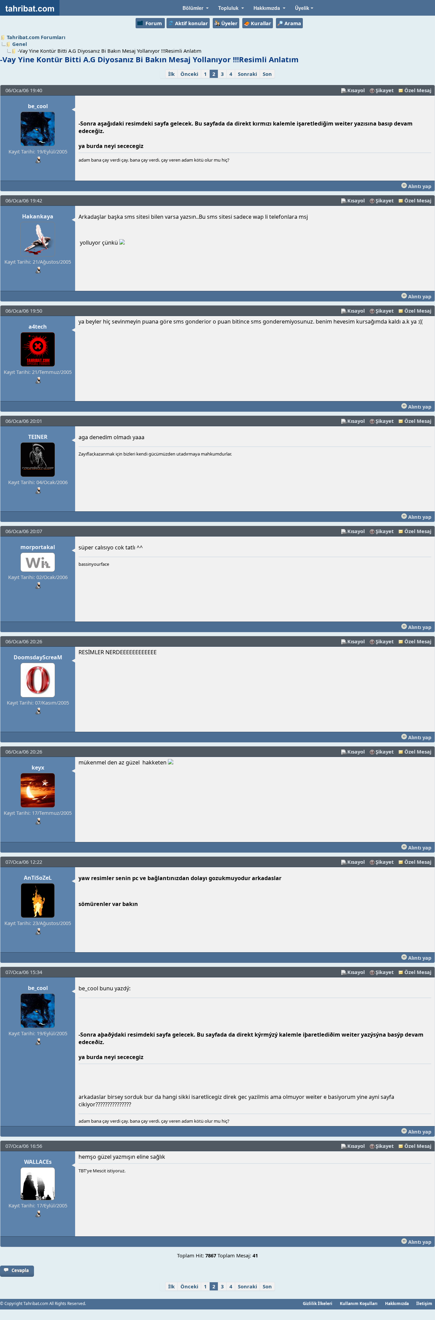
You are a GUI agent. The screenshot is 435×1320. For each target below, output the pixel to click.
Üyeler (229, 23)
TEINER (38, 437)
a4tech (38, 326)
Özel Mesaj (417, 90)
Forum (153, 23)
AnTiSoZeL (38, 877)
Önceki (189, 73)
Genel (19, 43)
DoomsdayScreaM (38, 657)
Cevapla (20, 1270)
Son (267, 73)
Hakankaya (37, 216)
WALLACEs (38, 1162)
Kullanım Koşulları (359, 1303)
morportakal (37, 547)
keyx (38, 767)
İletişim (424, 1303)
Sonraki (247, 73)
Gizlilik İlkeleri (317, 1303)
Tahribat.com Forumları (36, 37)
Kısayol (356, 90)
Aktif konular (191, 23)
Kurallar (261, 23)
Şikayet (385, 90)
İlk (171, 73)
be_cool (38, 106)
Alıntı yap (419, 186)
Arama (292, 23)
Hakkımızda (397, 1303)
